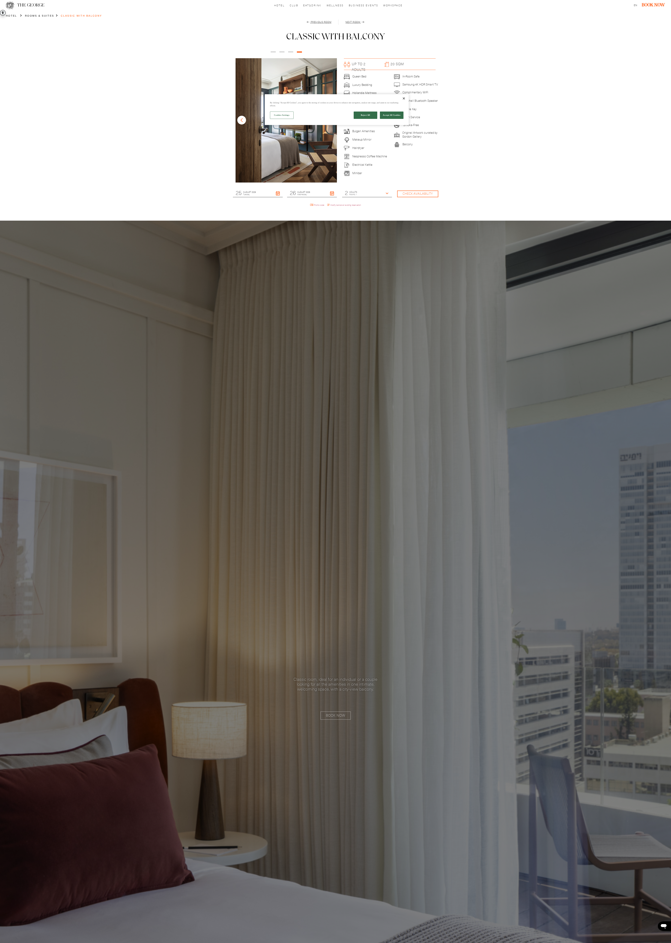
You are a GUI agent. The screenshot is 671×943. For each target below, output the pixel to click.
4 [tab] (299, 53)
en (635, 5)
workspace (393, 5)
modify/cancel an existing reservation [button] (345, 205)
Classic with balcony (81, 15)
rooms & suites (39, 15)
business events (363, 5)
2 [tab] (281, 53)
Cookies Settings (281, 115)
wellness (335, 5)
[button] (258, 192)
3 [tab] (290, 53)
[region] (337, 109)
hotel (279, 5)
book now (653, 5)
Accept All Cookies (391, 115)
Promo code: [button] (319, 205)
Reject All (365, 115)
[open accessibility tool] (3, 13)
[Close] (404, 98)
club (294, 5)
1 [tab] (273, 53)
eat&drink (312, 5)
